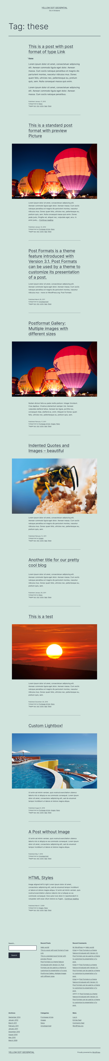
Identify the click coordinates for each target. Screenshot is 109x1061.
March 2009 (13, 1040)
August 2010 (13, 1035)
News (40, 104)
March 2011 (13, 1023)
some (42, 106)
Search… (12, 943)
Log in (75, 1017)
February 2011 (14, 1026)
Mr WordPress (78, 947)
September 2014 (14, 1017)
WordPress (96, 1052)
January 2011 (13, 1029)
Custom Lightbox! (46, 725)
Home (31, 58)
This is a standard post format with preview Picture (50, 130)
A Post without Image (49, 831)
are (35, 106)
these (49, 106)
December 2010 (14, 1032)
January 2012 (13, 1020)
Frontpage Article (44, 229)
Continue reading (46, 220)
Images (53, 424)
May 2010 (12, 1037)
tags (45, 106)
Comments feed (78, 1023)
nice (38, 106)
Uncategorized (43, 302)
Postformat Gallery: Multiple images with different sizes (48, 328)
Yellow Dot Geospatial (54, 8)
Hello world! (45, 947)
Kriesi (75, 950)
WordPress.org (78, 1026)
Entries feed (77, 1020)
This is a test (41, 616)
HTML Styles (41, 877)
